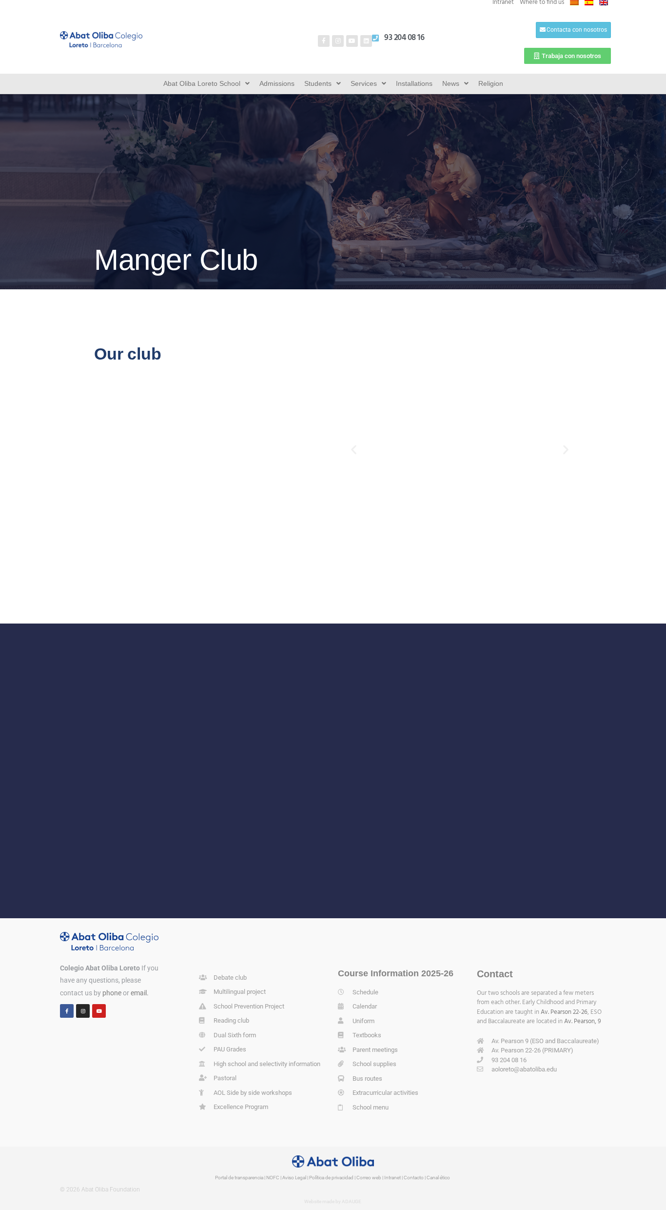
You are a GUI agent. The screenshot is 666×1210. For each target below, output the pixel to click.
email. (140, 993)
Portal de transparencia (239, 1177)
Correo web (368, 1177)
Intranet (392, 1177)
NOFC (272, 1177)
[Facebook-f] (324, 41)
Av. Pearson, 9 (582, 1021)
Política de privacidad (331, 1177)
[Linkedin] (366, 41)
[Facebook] (67, 1011)
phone (111, 993)
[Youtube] (352, 41)
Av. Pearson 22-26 (564, 1012)
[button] (354, 449)
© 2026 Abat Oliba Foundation (100, 1189)
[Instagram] (338, 41)
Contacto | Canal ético (427, 1177)
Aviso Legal (294, 1177)
